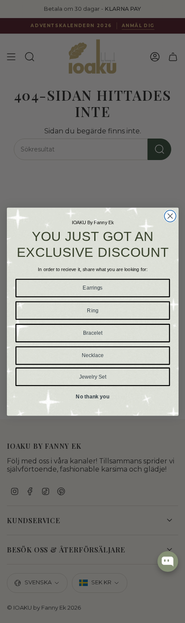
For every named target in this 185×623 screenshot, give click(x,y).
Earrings (92, 287)
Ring (92, 310)
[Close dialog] (170, 216)
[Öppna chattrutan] (167, 561)
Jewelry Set (92, 376)
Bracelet (92, 332)
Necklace (92, 355)
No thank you (92, 396)
